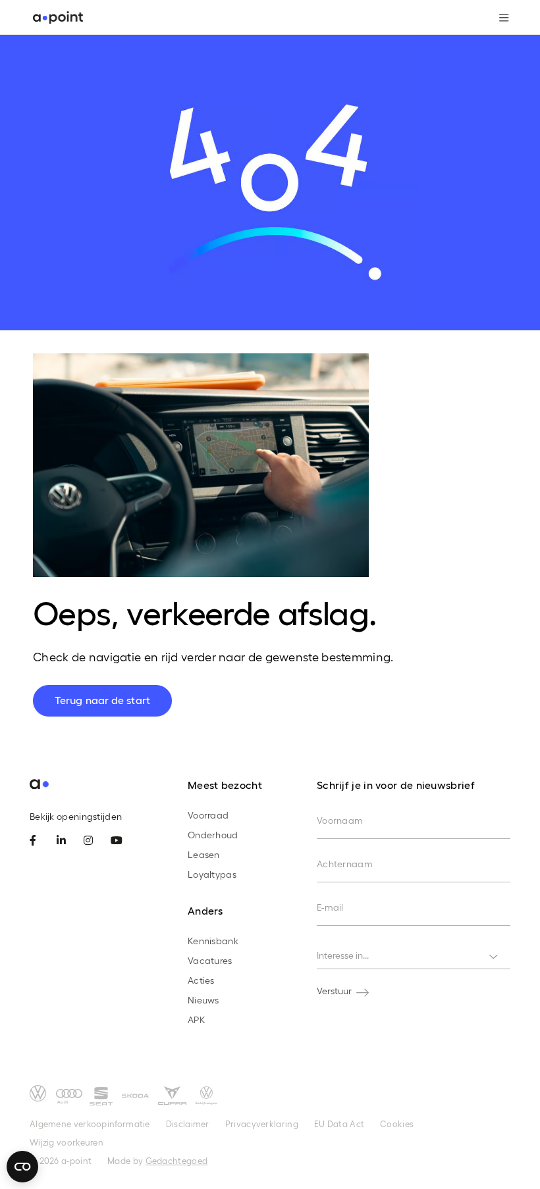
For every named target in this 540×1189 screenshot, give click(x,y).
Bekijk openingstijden (76, 816)
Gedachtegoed (177, 1160)
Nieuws (203, 999)
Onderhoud (213, 834)
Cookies (397, 1123)
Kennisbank (213, 940)
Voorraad (208, 815)
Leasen (204, 854)
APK (196, 1019)
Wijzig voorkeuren (66, 1142)
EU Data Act (339, 1123)
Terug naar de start (102, 700)
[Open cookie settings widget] (22, 1166)
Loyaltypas (212, 874)
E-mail (330, 907)
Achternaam (345, 863)
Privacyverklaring (261, 1123)
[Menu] (498, 18)
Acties (201, 980)
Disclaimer (187, 1123)
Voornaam (340, 820)
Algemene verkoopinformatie (90, 1123)
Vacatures (210, 960)
